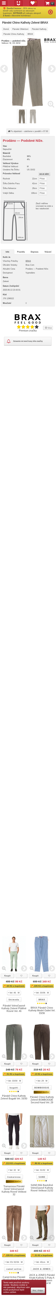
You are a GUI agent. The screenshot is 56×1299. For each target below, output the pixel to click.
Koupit (7, 976)
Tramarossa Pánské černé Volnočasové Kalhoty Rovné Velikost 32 (14, 1190)
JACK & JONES (42, 1269)
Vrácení (48, 252)
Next (51, 68)
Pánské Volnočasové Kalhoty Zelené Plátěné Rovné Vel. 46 (13, 1008)
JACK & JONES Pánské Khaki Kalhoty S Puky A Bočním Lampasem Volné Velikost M (42, 1279)
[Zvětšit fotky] (51, 104)
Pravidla (21, 252)
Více (49, 328)
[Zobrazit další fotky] (24, 968)
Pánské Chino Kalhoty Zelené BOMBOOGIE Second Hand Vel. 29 (42, 1100)
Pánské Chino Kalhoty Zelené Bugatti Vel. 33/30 (14, 1097)
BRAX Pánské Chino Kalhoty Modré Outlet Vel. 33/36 (41, 1010)
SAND (42, 1177)
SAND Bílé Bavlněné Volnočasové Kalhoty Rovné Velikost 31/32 (42, 1188)
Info (7, 252)
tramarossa (14, 1177)
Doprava (34, 252)
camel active (13, 1269)
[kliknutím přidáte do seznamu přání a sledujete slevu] (21, 976)
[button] (14, 993)
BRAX (28, 261)
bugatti (14, 1088)
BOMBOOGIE (41, 1088)
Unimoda (14, 1000)
